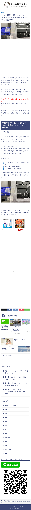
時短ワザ (7, 437)
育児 (6, 453)
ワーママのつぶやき (10, 405)
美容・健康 (8, 449)
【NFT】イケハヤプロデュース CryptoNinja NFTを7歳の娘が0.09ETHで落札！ (16, 391)
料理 (6, 429)
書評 (6, 441)
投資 (6, 425)
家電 (6, 421)
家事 (6, 417)
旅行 (6, 433)
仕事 (6, 409)
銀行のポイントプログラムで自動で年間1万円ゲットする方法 (16, 372)
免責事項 (21, 506)
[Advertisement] (15, 58)
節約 (3, 12)
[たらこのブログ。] (15, 7)
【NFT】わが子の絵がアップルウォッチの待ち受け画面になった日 (16, 384)
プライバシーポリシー (12, 506)
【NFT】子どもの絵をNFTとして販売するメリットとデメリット (16, 378)
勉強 (6, 413)
